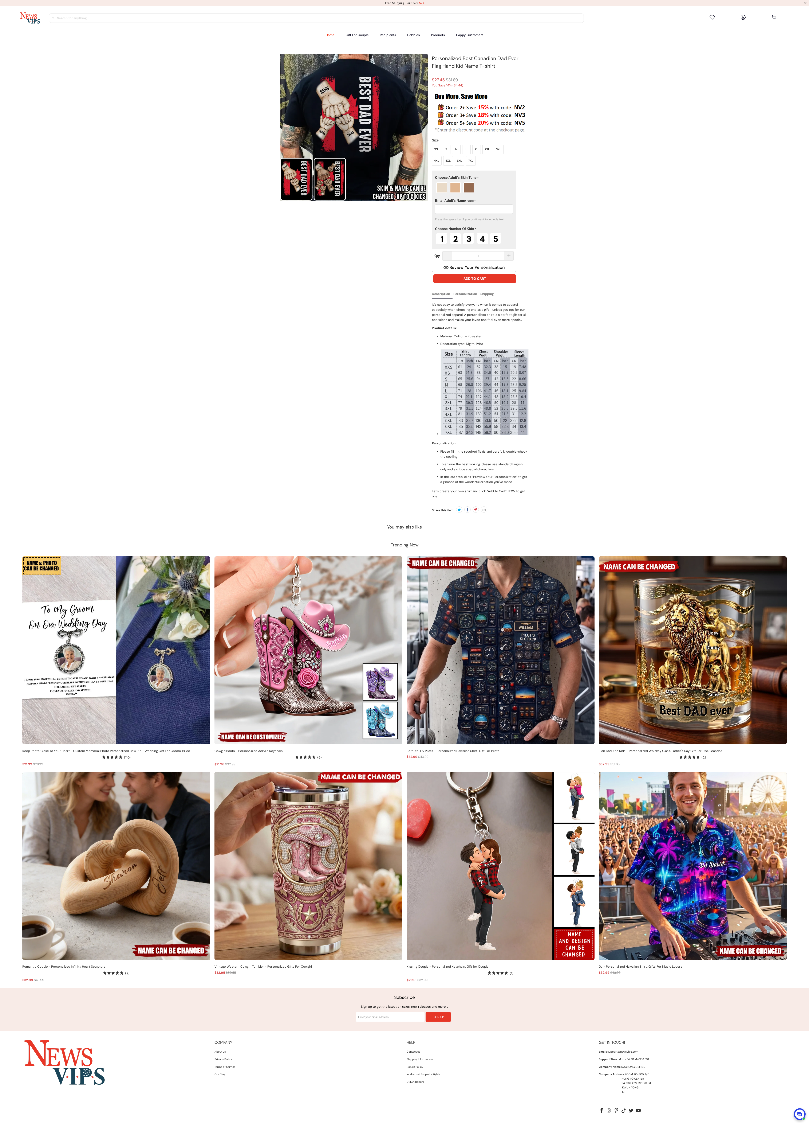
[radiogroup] (474, 188)
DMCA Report (415, 1082)
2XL (487, 149)
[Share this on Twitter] (459, 509)
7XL (470, 160)
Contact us (413, 1051)
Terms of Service (224, 1067)
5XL (448, 160)
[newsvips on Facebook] (602, 1111)
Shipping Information (420, 1059)
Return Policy (415, 1067)
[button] (388, 35)
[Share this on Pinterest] (476, 509)
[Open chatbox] (800, 1114)
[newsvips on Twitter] (631, 1111)
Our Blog (219, 1074)
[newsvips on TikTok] (624, 1111)
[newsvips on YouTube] (638, 1111)
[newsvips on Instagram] (609, 1111)
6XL (459, 160)
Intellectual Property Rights (423, 1074)
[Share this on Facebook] (467, 509)
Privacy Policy (223, 1059)
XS (436, 149)
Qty (437, 256)
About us (220, 1051)
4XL (436, 160)
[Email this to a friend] (484, 509)
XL (476, 149)
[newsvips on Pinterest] (616, 1111)
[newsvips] (29, 18)
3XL (498, 149)
